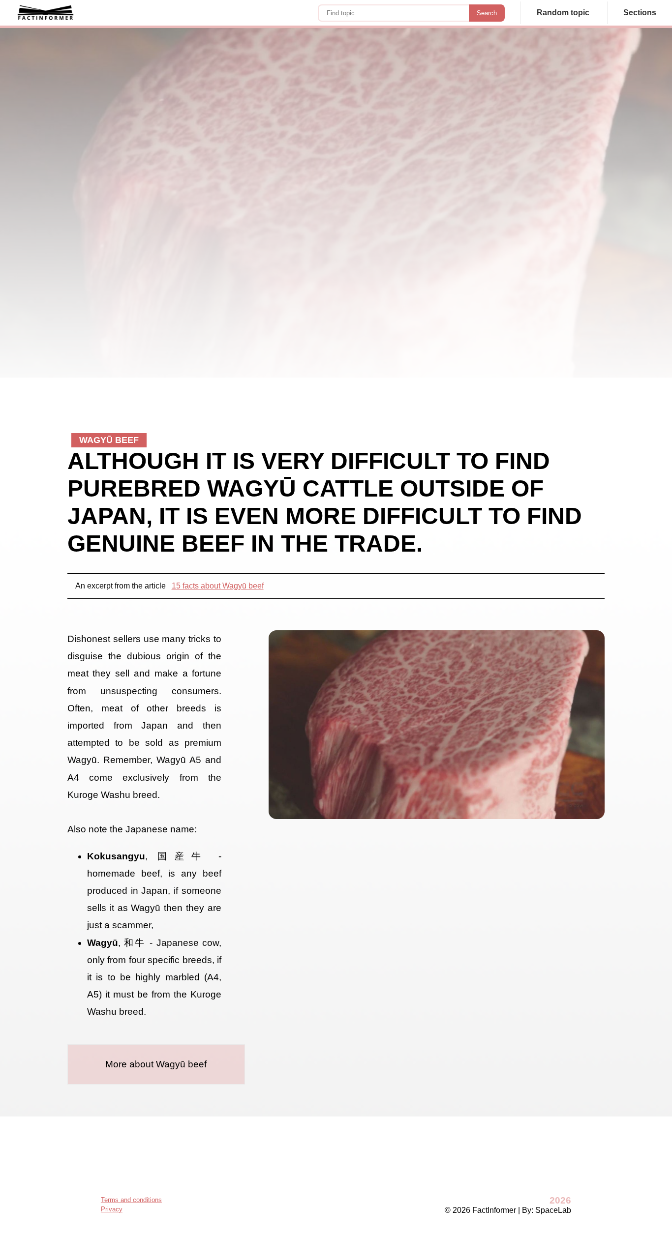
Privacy (111, 1209)
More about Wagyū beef (156, 1064)
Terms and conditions (131, 1200)
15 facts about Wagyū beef (218, 586)
